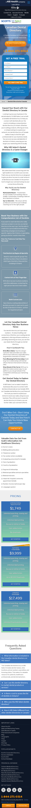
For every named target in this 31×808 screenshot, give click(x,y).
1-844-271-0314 (16, 17)
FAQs (3, 739)
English (15, 15)
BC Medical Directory (8, 771)
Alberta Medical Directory (9, 768)
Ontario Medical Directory (9, 766)
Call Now (8, 805)
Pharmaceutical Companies (10, 732)
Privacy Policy (5, 745)
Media (26, 13)
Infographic (5, 737)
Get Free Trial (23, 805)
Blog (2, 735)
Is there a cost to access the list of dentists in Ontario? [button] (14, 695)
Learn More (15, 4)
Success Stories (17, 13)
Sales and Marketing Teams (10, 728)
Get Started (15, 539)
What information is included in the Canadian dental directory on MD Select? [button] (15, 658)
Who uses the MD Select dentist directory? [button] (15, 703)
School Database (6, 759)
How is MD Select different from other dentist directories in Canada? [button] (15, 711)
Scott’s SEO (5, 757)
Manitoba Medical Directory (10, 775)
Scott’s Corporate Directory (10, 753)
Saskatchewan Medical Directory (12, 781)
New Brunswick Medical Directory (12, 773)
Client (9, 15)
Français (22, 15)
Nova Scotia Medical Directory (11, 777)
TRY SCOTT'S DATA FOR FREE (15, 44)
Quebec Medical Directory (9, 779)
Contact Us (7, 13)
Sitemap (4, 743)
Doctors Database (7, 755)
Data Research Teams (8, 730)
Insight (3, 741)
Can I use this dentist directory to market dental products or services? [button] (14, 685)
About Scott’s (5, 726)
